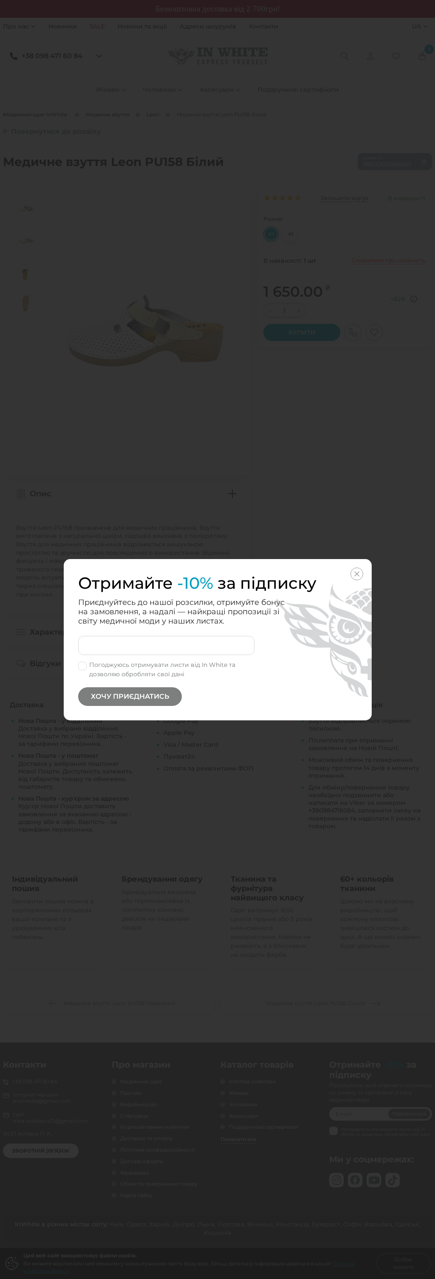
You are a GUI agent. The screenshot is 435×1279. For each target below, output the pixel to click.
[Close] (356, 574)
